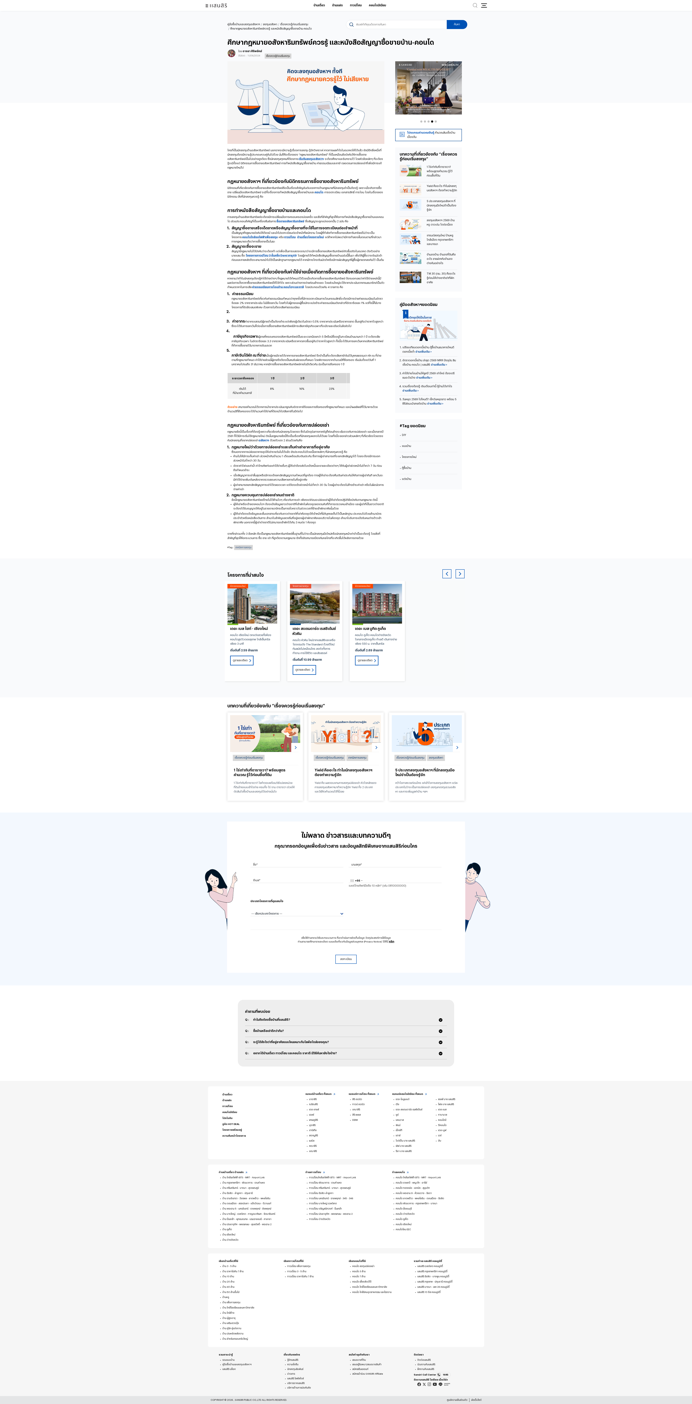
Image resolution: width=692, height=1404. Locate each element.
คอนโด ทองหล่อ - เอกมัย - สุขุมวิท (413, 1188)
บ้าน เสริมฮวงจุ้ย (230, 1323)
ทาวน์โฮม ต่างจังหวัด (319, 1219)
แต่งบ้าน (406, 479)
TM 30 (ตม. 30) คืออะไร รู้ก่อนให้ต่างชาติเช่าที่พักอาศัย (441, 278)
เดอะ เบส (442, 1109)
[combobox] (356, 880)
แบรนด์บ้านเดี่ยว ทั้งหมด (318, 1094)
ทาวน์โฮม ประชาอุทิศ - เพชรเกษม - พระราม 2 (331, 1214)
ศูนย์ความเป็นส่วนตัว (457, 1400)
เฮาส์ (398, 1135)
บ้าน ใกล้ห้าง (228, 1313)
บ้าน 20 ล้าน (228, 1282)
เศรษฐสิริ (313, 1120)
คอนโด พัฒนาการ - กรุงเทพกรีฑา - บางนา (416, 1203)
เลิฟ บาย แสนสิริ (403, 1146)
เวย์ (440, 1135)
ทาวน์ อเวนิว (358, 1104)
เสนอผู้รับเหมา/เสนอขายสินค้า (367, 1364)
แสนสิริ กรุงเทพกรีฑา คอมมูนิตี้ (432, 1271)
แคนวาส (400, 1120)
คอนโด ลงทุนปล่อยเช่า (363, 1266)
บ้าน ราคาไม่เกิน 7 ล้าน (233, 1271)
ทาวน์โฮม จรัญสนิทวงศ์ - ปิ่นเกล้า (325, 1208)
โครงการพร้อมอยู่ (232, 1130)
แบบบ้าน (406, 446)
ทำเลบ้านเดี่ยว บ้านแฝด (231, 1172)
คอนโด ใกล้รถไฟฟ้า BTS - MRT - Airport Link (418, 1177)
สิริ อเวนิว (357, 1099)
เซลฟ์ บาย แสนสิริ (446, 1099)
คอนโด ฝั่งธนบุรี (404, 1208)
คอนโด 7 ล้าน (358, 1276)
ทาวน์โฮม (356, 5)
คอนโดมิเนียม (377, 5)
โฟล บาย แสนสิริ (446, 1104)
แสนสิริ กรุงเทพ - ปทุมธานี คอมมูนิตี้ (435, 1282)
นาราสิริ (313, 1099)
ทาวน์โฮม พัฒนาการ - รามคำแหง (325, 1183)
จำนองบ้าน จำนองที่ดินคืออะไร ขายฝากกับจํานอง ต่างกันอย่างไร (441, 259)
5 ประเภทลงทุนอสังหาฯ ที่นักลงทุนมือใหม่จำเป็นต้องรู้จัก (441, 205)
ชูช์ (397, 1115)
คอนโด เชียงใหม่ (404, 1224)
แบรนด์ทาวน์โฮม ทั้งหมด (362, 1094)
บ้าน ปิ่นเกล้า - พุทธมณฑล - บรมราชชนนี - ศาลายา (246, 1219)
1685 (445, 1375)
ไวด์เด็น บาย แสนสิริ (405, 1141)
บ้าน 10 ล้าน (228, 1276)
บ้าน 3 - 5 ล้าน (229, 1266)
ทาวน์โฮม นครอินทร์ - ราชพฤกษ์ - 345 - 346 (331, 1198)
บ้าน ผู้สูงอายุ (229, 1318)
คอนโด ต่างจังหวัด (405, 1214)
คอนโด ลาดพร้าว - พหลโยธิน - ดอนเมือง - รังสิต (420, 1198)
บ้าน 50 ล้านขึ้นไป (230, 1292)
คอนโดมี (442, 1120)
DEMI (355, 1120)
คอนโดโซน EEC (403, 1229)
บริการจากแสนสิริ (296, 1383)
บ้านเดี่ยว (319, 5)
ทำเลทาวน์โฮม (313, 1172)
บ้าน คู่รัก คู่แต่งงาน (231, 1328)
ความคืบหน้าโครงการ (234, 1136)
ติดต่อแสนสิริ (424, 1360)
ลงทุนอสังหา (270, 24)
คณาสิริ (313, 1146)
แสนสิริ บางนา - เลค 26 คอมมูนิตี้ (433, 1287)
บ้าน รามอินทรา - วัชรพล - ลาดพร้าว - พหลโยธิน (246, 1198)
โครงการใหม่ (409, 457)
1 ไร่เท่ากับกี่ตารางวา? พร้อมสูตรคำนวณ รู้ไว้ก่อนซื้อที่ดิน (440, 171)
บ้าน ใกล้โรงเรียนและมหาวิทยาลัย (238, 1307)
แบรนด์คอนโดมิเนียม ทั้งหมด (408, 1094)
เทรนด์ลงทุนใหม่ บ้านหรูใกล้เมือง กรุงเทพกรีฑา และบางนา (440, 240)
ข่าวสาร (291, 1374)
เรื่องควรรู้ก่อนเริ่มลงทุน (294, 24)
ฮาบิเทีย (313, 1130)
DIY (404, 435)
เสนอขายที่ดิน (359, 1360)
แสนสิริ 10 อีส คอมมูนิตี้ (429, 1292)
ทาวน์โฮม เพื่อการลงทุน (298, 1266)
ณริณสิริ (313, 1104)
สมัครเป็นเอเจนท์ (360, 1369)
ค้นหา (457, 24)
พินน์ (398, 1125)
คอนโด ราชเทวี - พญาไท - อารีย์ (411, 1183)
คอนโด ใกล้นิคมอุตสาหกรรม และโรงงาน (372, 1292)
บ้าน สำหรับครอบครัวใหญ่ (235, 1339)
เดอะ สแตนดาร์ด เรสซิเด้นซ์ (409, 1109)
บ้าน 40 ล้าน (228, 1287)
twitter (424, 1384)
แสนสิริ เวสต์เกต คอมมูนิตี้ (430, 1266)
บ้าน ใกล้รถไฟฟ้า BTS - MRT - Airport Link (243, 1177)
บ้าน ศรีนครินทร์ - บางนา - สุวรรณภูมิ (240, 1188)
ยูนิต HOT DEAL (231, 1124)
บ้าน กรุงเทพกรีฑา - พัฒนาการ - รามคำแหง (243, 1183)
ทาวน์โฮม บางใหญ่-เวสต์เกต (323, 1203)
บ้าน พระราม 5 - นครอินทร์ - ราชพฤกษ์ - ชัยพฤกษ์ (246, 1208)
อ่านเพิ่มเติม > (423, 351)
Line (440, 1384)
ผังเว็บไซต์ (476, 1400)
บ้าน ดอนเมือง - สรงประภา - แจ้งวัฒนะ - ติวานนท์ (246, 1203)
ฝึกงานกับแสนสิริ (425, 1369)
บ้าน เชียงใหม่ (228, 1234)
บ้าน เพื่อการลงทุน (231, 1302)
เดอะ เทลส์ (314, 1109)
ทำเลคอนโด (398, 1172)
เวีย (397, 1104)
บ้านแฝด (337, 5)
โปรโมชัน (227, 1118)
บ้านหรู (225, 1297)
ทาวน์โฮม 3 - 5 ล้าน (296, 1271)
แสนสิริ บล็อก (229, 1369)
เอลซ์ (311, 1115)
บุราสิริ (312, 1125)
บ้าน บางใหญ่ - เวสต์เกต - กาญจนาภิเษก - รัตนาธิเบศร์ (248, 1214)
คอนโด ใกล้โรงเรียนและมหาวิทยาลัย (369, 1287)
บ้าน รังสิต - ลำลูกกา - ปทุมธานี (237, 1193)
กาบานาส (442, 1115)
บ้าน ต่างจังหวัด (230, 1240)
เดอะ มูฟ (442, 1130)
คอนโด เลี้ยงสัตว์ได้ (361, 1282)
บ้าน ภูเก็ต (227, 1229)
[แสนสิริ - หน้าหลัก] (216, 5)
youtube (435, 1384)
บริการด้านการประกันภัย (299, 1388)
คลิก (391, 941)
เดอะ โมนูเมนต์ (402, 1099)
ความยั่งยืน (292, 1364)
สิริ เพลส (356, 1115)
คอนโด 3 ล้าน (359, 1271)
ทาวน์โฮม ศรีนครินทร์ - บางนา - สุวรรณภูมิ (330, 1188)
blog (447, 1384)
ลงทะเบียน (346, 959)
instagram (429, 1384)
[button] (484, 5)
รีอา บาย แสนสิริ (404, 1151)
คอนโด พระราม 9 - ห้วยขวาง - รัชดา (414, 1193)
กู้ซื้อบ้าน (406, 468)
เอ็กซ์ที (399, 1130)
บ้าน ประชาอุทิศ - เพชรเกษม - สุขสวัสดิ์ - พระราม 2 (247, 1224)
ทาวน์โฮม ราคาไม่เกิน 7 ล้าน (300, 1276)
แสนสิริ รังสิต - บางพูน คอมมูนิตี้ (433, 1276)
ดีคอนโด (442, 1125)
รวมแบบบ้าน (228, 1360)
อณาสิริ (313, 1151)
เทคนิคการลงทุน (243, 547)
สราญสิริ (313, 1135)
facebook (419, 1384)
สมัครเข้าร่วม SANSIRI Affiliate (367, 1374)
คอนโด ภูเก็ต (402, 1219)
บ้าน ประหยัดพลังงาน (232, 1333)
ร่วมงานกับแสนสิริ (426, 1364)
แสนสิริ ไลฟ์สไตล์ (295, 1378)
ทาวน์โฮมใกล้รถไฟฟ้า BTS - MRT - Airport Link (332, 1177)
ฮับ (439, 1141)
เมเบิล (311, 1141)
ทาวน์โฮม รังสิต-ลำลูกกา (321, 1193)
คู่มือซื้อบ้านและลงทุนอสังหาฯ (243, 24)
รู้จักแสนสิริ (292, 1360)
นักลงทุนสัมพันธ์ (295, 1369)
